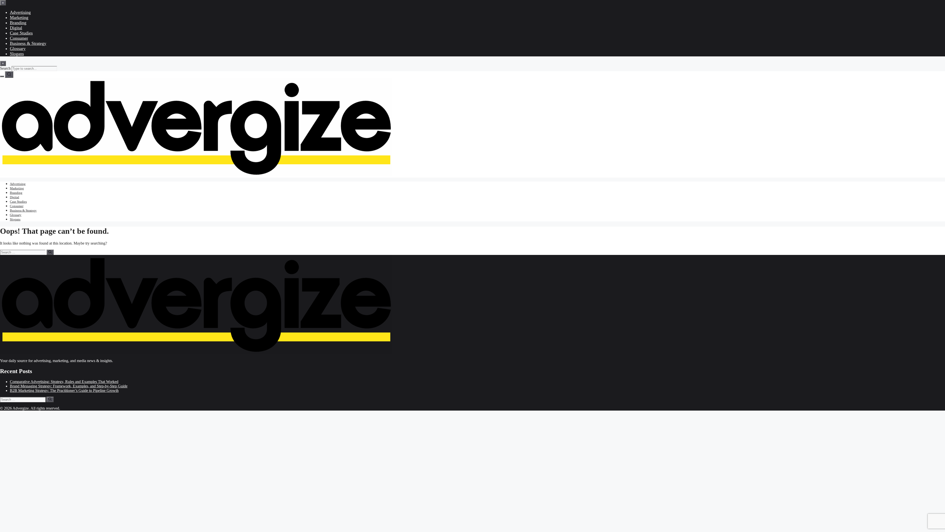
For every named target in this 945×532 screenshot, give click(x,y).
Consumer (19, 38)
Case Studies (21, 33)
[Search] (9, 74)
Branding (18, 22)
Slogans (17, 53)
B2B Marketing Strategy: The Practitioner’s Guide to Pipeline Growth (64, 390)
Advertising (20, 12)
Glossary (18, 48)
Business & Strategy (28, 43)
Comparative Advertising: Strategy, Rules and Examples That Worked (64, 382)
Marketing (19, 17)
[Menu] (2, 76)
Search (5, 68)
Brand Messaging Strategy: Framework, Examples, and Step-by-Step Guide (68, 386)
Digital (16, 27)
